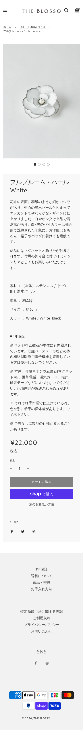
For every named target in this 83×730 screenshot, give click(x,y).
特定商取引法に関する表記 (41, 611)
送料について (41, 576)
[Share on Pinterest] (34, 531)
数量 (12, 460)
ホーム (7, 27)
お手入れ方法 (41, 589)
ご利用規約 (41, 618)
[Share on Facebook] (12, 531)
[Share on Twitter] (23, 531)
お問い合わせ (41, 631)
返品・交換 (41, 582)
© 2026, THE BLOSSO (36, 718)
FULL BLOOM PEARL (33, 27)
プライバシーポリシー (41, 624)
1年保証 (41, 569)
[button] (35, 164)
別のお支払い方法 (41, 504)
